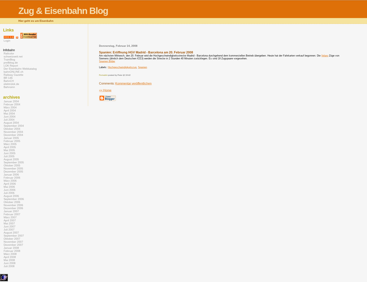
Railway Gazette (13, 74)
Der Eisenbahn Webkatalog (20, 68)
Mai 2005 (9, 150)
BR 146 (8, 77)
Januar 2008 (11, 247)
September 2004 (14, 125)
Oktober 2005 (12, 165)
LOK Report (11, 65)
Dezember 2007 (13, 244)
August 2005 (11, 159)
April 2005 (10, 147)
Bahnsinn (9, 87)
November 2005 (13, 168)
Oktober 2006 (12, 202)
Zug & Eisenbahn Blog (63, 11)
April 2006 (10, 183)
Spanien (142, 67)
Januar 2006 (11, 174)
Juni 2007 (9, 226)
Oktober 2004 (12, 128)
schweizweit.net (13, 56)
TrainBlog (9, 59)
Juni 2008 (9, 263)
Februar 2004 (12, 104)
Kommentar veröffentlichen (133, 83)
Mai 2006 (9, 186)
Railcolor (9, 53)
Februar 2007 (12, 214)
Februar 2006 (12, 177)
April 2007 (10, 220)
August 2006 (11, 195)
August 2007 (11, 232)
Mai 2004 (9, 113)
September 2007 (14, 235)
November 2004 (13, 131)
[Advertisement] (220, 35)
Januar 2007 (11, 211)
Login (7, 40)
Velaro (324, 55)
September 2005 (14, 162)
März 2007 (10, 217)
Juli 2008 (9, 266)
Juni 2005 (9, 153)
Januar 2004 (11, 101)
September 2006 (14, 199)
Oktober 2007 (12, 238)
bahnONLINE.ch (13, 71)
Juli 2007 (9, 229)
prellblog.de (11, 62)
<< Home (105, 90)
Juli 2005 (9, 156)
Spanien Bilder (107, 61)
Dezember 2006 (13, 208)
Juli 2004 (9, 119)
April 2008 (10, 257)
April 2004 (10, 110)
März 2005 (10, 144)
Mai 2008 (9, 260)
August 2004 (11, 122)
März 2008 (10, 253)
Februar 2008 (12, 250)
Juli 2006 (9, 192)
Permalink (103, 75)
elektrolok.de (11, 83)
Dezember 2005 (13, 171)
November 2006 (13, 205)
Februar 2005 (12, 141)
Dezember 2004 (13, 134)
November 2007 (13, 241)
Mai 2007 (9, 223)
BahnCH (9, 80)
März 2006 (10, 180)
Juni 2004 (9, 116)
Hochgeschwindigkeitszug (122, 67)
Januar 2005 (11, 137)
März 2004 (10, 107)
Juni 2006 (9, 189)
